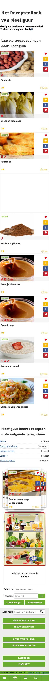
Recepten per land (24, 639)
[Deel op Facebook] (45, 64)
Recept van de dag (24, 620)
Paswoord (9, 595)
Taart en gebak (7, 460)
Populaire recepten (23, 645)
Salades (4, 455)
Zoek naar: (7, 611)
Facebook (24, 658)
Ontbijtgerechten (8, 446)
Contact (31, 673)
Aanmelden (35, 602)
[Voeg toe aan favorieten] (45, 54)
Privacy (37, 673)
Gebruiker (9, 589)
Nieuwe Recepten (24, 626)
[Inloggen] (41, 596)
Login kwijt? (13, 602)
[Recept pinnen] (45, 69)
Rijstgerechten (7, 451)
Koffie (3, 441)
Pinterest (24, 664)
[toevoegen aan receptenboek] (45, 59)
